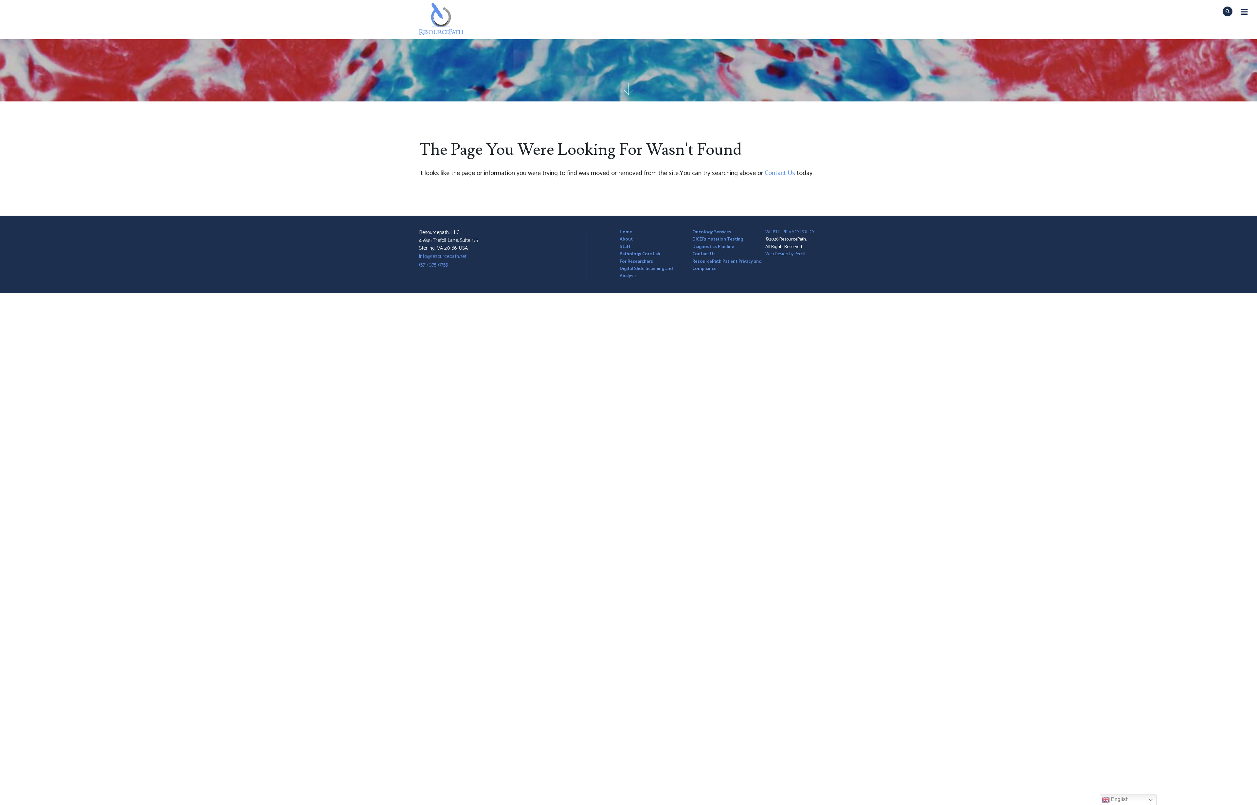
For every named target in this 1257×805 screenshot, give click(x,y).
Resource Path (431, 11)
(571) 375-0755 (433, 264)
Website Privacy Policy (789, 232)
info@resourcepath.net (442, 256)
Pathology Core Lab (640, 254)
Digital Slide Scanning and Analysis (646, 272)
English (1119, 799)
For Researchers (636, 261)
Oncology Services (711, 232)
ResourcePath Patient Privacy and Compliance (727, 265)
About (626, 239)
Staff (625, 247)
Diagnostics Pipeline (713, 247)
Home (626, 232)
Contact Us (780, 173)
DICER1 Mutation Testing (717, 239)
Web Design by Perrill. (785, 254)
